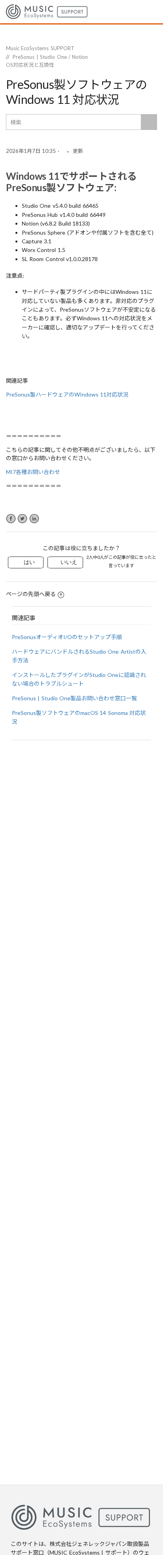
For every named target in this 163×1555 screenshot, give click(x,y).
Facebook (11, 519)
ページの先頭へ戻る (31, 593)
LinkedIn (34, 519)
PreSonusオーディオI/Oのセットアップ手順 (67, 637)
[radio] (26, 562)
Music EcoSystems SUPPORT (40, 48)
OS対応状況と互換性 (30, 65)
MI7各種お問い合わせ (33, 471)
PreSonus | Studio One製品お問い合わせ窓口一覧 (74, 698)
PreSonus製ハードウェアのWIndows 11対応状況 (67, 394)
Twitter (22, 519)
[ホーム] (46, 11)
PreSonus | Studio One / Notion (50, 57)
